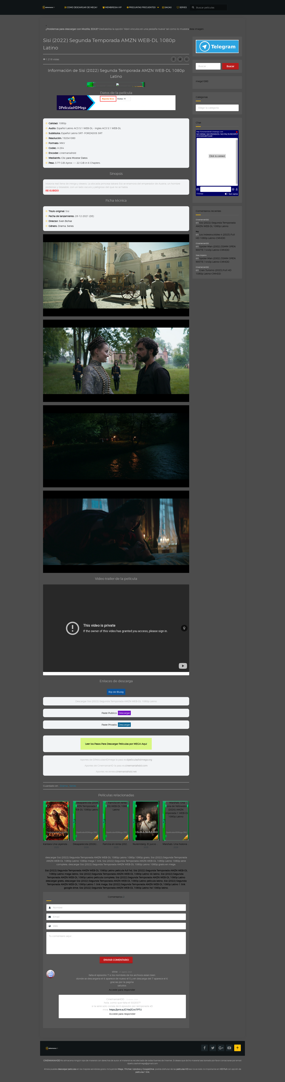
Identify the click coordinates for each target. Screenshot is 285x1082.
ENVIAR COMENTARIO (116, 959)
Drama (62, 226)
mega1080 (202, 81)
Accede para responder (122, 989)
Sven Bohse (65, 221)
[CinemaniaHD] (48, 4)
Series (183, 7)
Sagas (168, 7)
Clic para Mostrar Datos (74, 157)
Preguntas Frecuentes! (142, 7)
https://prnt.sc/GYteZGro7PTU (125, 1009)
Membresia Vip (113, 7)
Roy (197, 231)
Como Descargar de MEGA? (81, 7)
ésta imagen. (197, 29)
